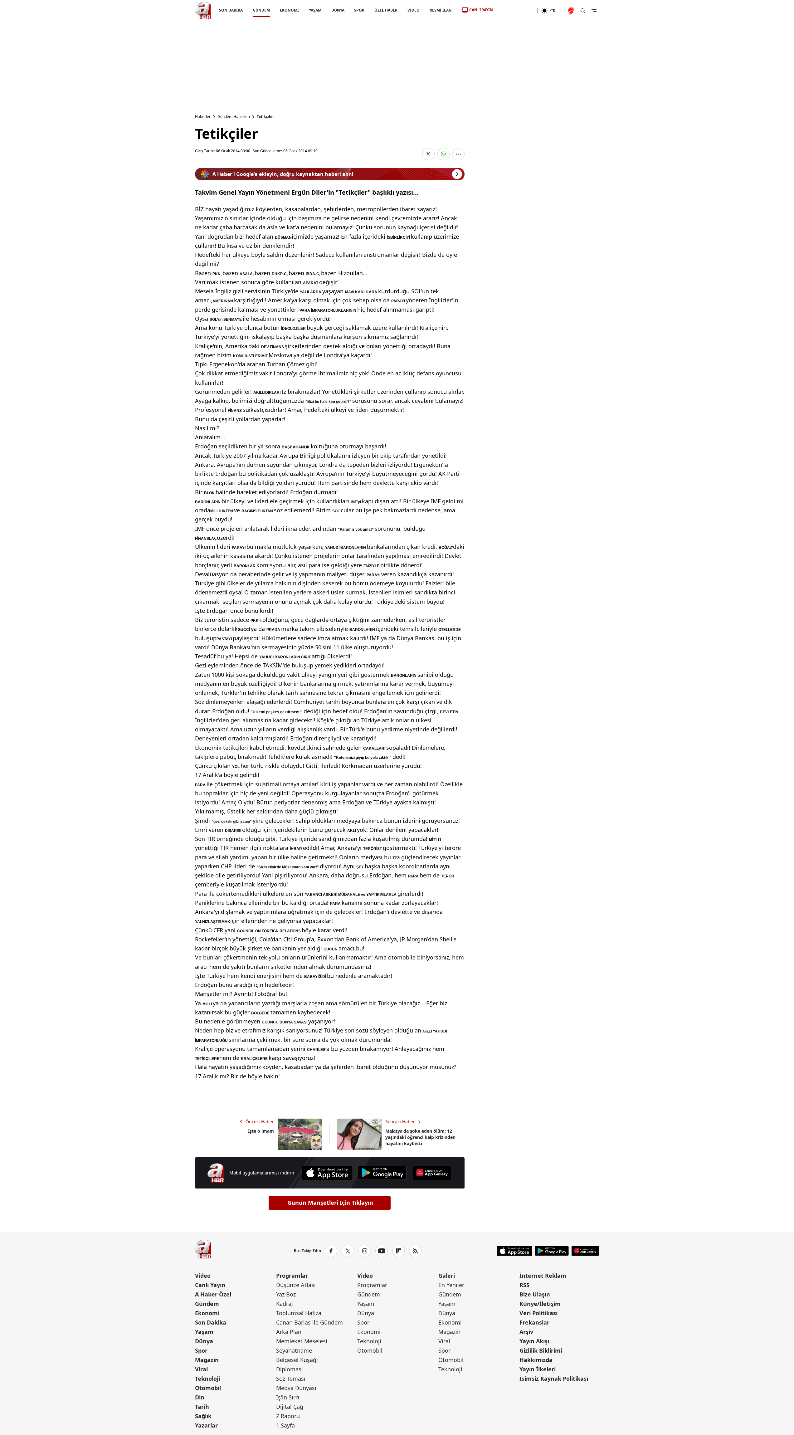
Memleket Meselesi (301, 1341)
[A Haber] (203, 10)
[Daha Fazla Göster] (458, 154)
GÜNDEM (261, 10)
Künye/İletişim (540, 1303)
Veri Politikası (538, 1313)
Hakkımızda (536, 1360)
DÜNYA (337, 10)
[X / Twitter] (348, 1251)
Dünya (204, 1341)
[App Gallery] (432, 1173)
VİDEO (413, 10)
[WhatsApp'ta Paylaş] (443, 154)
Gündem (207, 1303)
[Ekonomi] (517, 10)
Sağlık (203, 1416)
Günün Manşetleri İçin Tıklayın (330, 1202)
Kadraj (284, 1303)
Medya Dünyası (296, 1388)
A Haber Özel (213, 1294)
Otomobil (208, 1388)
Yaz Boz (286, 1294)
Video (203, 1275)
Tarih (202, 1406)
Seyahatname (294, 1350)
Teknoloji (207, 1378)
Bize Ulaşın (534, 1294)
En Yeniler (451, 1285)
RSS (524, 1285)
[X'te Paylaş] (428, 154)
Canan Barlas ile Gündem (309, 1322)
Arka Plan (288, 1331)
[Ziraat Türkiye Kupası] (571, 11)
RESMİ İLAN (441, 10)
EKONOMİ (289, 10)
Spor (201, 1350)
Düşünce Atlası (296, 1285)
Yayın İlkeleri (537, 1369)
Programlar (292, 1275)
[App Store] (327, 1173)
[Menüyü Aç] (594, 10)
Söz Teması (290, 1378)
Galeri (446, 1275)
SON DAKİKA (231, 10)
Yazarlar (206, 1425)
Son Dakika (210, 1322)
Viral (201, 1369)
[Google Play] (382, 1173)
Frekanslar (534, 1322)
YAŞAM (315, 10)
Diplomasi (289, 1369)
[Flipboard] (398, 1251)
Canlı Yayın (210, 1285)
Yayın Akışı (534, 1341)
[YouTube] (381, 1251)
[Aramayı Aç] (583, 10)
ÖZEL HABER (385, 10)
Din (199, 1397)
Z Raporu (288, 1416)
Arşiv (526, 1331)
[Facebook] (331, 1251)
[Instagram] (364, 1251)
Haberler (203, 116)
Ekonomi (207, 1313)
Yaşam (204, 1331)
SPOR (359, 10)
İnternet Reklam (542, 1275)
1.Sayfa (285, 1425)
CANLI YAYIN (481, 9)
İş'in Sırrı (287, 1397)
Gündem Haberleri (233, 116)
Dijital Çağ (289, 1406)
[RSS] (415, 1251)
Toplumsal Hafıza (298, 1313)
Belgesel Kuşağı (297, 1360)
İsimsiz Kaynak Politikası (553, 1378)
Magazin (207, 1360)
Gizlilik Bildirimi (540, 1350)
